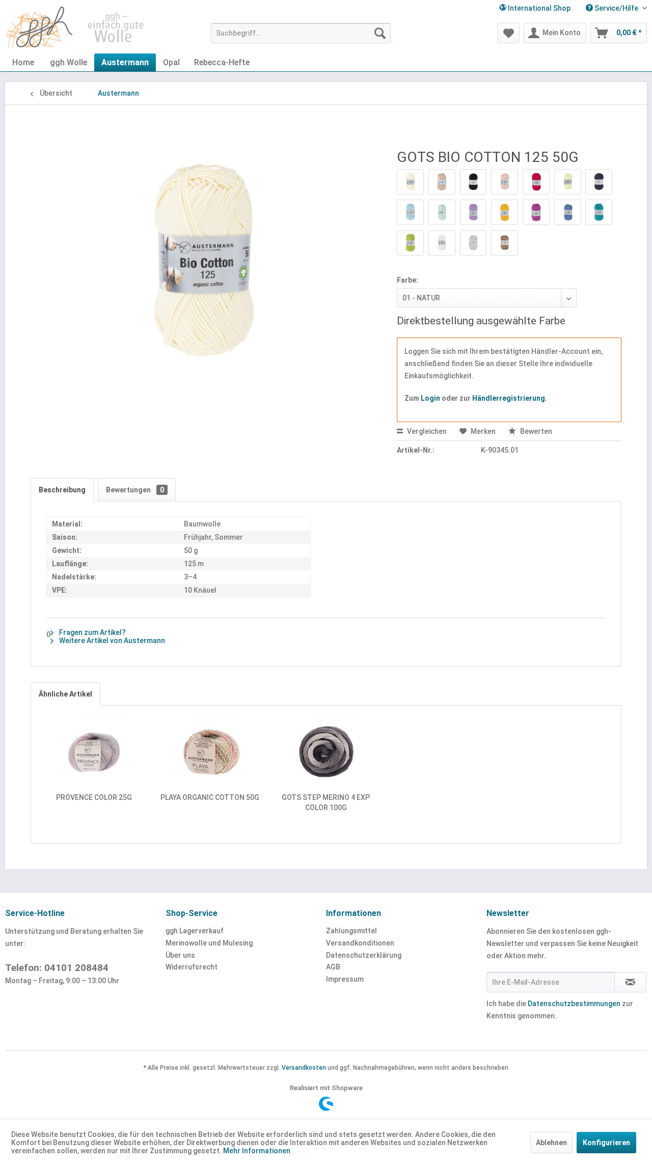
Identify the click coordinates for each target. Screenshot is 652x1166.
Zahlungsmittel (351, 931)
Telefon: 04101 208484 (56, 968)
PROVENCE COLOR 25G (94, 797)
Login (430, 398)
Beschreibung (62, 490)
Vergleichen (426, 431)
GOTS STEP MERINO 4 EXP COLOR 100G (326, 802)
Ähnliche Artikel (65, 694)
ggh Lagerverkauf (195, 931)
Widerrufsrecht (192, 967)
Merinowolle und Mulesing (209, 943)
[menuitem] (612, 8)
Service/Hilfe (616, 8)
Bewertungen (135, 490)
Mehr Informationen (256, 1151)
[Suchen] (380, 33)
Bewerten (535, 431)
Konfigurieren (606, 1143)
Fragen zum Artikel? (92, 632)
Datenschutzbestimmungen (574, 1004)
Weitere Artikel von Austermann (111, 640)
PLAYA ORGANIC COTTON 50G (209, 797)
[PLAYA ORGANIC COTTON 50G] (210, 751)
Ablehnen (551, 1143)
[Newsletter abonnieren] (630, 982)
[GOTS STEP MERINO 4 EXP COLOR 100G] (326, 751)
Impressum (345, 979)
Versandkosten (304, 1067)
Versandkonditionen (360, 943)
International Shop (538, 8)
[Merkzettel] (509, 33)
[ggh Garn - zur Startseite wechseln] (75, 27)
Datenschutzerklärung (363, 955)
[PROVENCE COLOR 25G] (94, 751)
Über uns (180, 955)
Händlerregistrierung (508, 398)
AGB (333, 967)
